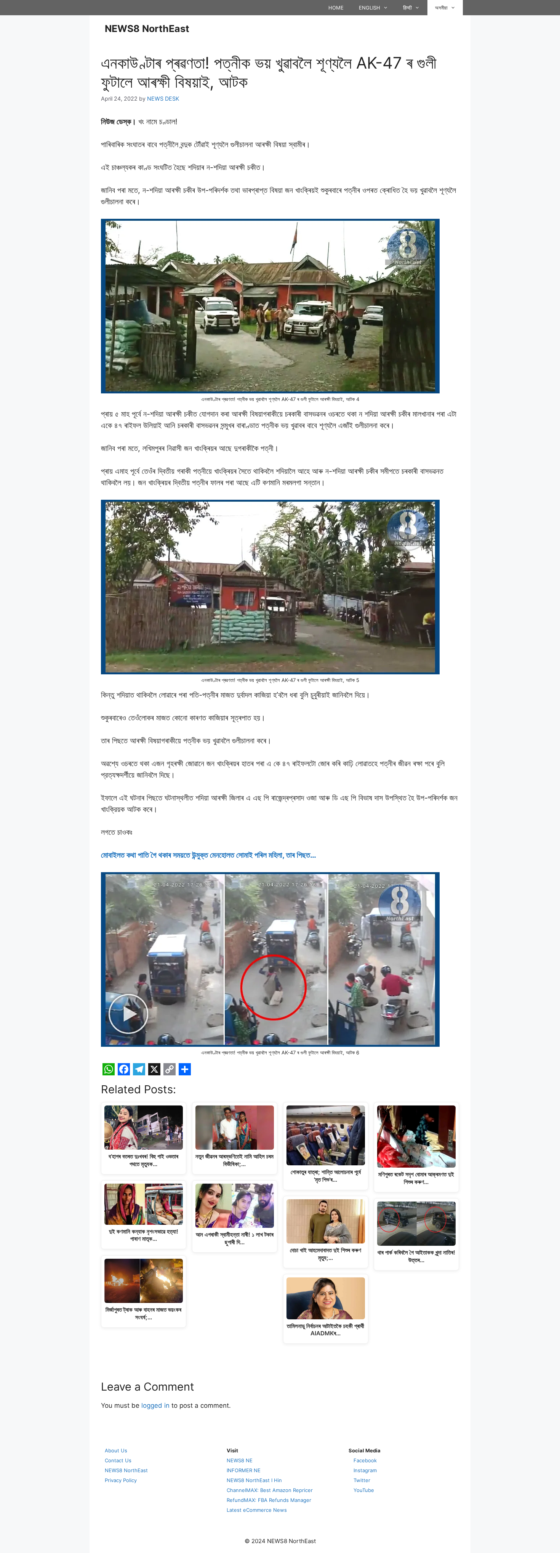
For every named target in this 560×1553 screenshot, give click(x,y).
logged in (155, 1405)
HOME (336, 8)
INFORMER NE (244, 1470)
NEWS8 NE (240, 1460)
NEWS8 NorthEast (147, 28)
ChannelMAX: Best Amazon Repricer (270, 1490)
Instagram (365, 1470)
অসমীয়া (441, 8)
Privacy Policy (121, 1480)
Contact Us (118, 1460)
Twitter (362, 1480)
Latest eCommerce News (257, 1510)
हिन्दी (407, 8)
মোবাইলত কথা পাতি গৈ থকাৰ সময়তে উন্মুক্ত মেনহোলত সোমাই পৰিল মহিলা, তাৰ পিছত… (208, 855)
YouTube (364, 1490)
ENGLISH (369, 8)
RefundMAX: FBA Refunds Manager (269, 1500)
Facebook (365, 1460)
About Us (116, 1450)
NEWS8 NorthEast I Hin (254, 1480)
